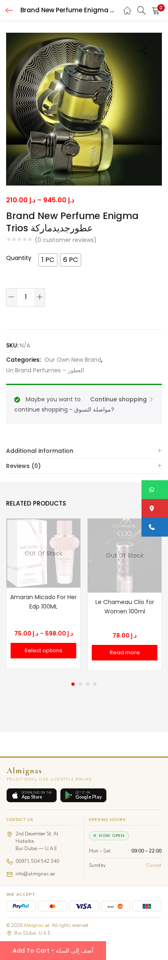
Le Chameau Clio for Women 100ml (124, 606)
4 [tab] (95, 684)
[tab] (84, 451)
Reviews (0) (23, 466)
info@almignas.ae (35, 873)
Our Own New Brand (72, 360)
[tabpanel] (43, 594)
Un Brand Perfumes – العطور (45, 370)
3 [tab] (87, 684)
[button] (156, 10)
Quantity (18, 258)
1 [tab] (73, 684)
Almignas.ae (36, 925)
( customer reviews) (66, 240)
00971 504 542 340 (37, 861)
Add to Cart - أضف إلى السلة (53, 951)
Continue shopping (118, 399)
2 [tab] (80, 684)
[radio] (48, 260)
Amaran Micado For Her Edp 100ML (43, 602)
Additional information (39, 451)
